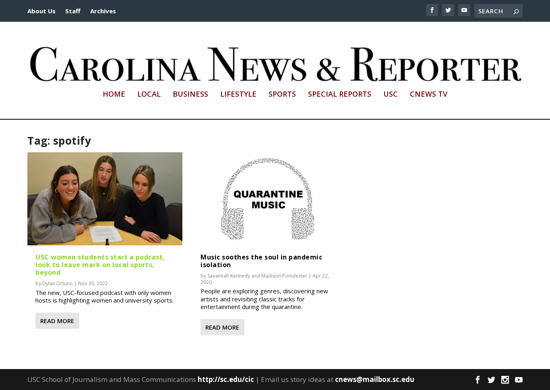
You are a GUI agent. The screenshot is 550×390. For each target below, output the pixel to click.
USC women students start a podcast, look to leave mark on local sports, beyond (100, 265)
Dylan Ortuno (57, 283)
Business (190, 95)
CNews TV (428, 95)
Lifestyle (238, 95)
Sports (282, 95)
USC (390, 95)
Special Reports (339, 95)
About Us (41, 11)
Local (149, 95)
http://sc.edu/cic (226, 379)
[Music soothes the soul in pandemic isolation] (269, 198)
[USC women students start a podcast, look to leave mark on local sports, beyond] (104, 198)
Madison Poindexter (284, 275)
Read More (57, 321)
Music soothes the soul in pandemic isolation (261, 261)
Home (114, 95)
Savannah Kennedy (228, 275)
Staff (73, 11)
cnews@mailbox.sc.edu (374, 379)
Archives (103, 11)
